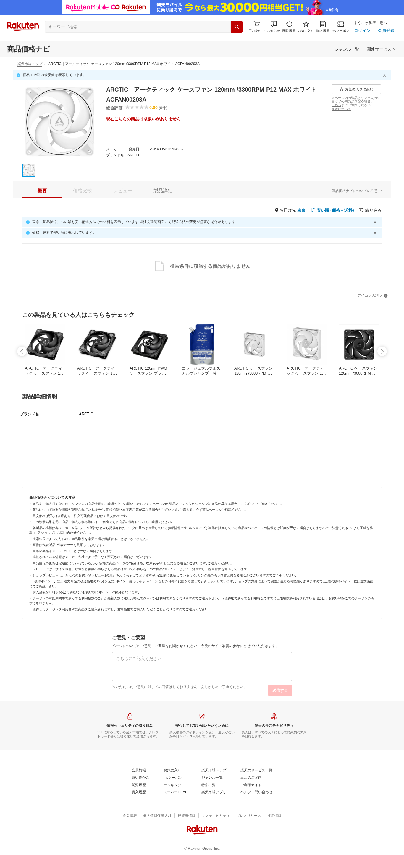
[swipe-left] (22, 351)
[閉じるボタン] (385, 75)
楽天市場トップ (29, 64)
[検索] (237, 27)
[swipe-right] (382, 351)
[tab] (42, 191)
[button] (273, 27)
